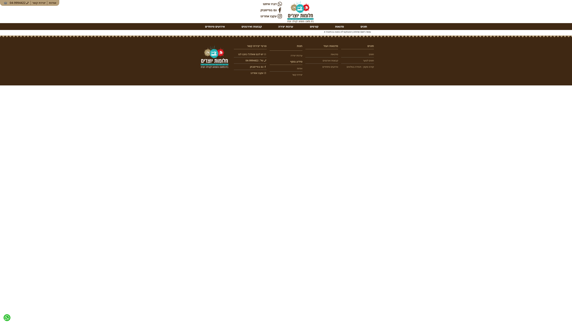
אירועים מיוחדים (215, 26)
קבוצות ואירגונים (251, 26)
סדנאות (339, 26)
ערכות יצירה (285, 26)
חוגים (363, 26)
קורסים (314, 26)
